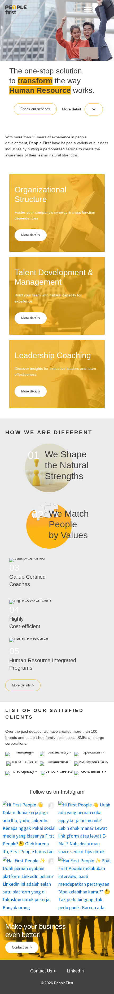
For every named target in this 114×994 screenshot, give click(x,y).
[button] (35, 109)
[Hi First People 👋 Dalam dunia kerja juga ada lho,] (29, 827)
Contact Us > (43, 971)
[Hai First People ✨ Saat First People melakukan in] (84, 883)
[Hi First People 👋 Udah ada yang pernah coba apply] (84, 827)
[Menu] (88, 9)
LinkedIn (75, 971)
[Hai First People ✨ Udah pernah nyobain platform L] (29, 883)
